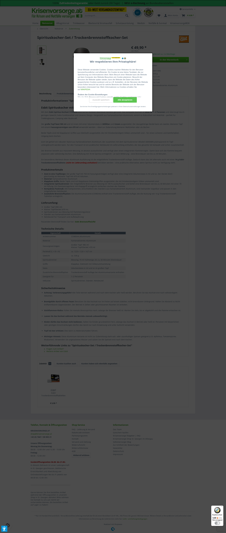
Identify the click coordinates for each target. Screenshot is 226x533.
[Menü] (221, 507)
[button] (4, 529)
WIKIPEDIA (86, 89)
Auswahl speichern (100, 100)
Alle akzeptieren (125, 100)
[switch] (217, 523)
